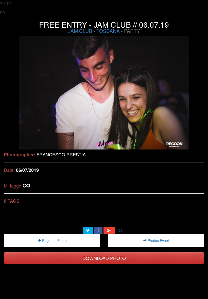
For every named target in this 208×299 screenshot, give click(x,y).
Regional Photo (54, 240)
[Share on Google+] (109, 230)
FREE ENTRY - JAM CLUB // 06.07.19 (104, 24)
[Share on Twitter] (88, 230)
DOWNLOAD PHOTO (104, 258)
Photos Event (158, 240)
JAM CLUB (80, 30)
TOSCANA (108, 30)
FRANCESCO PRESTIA (61, 154)
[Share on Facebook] (98, 230)
